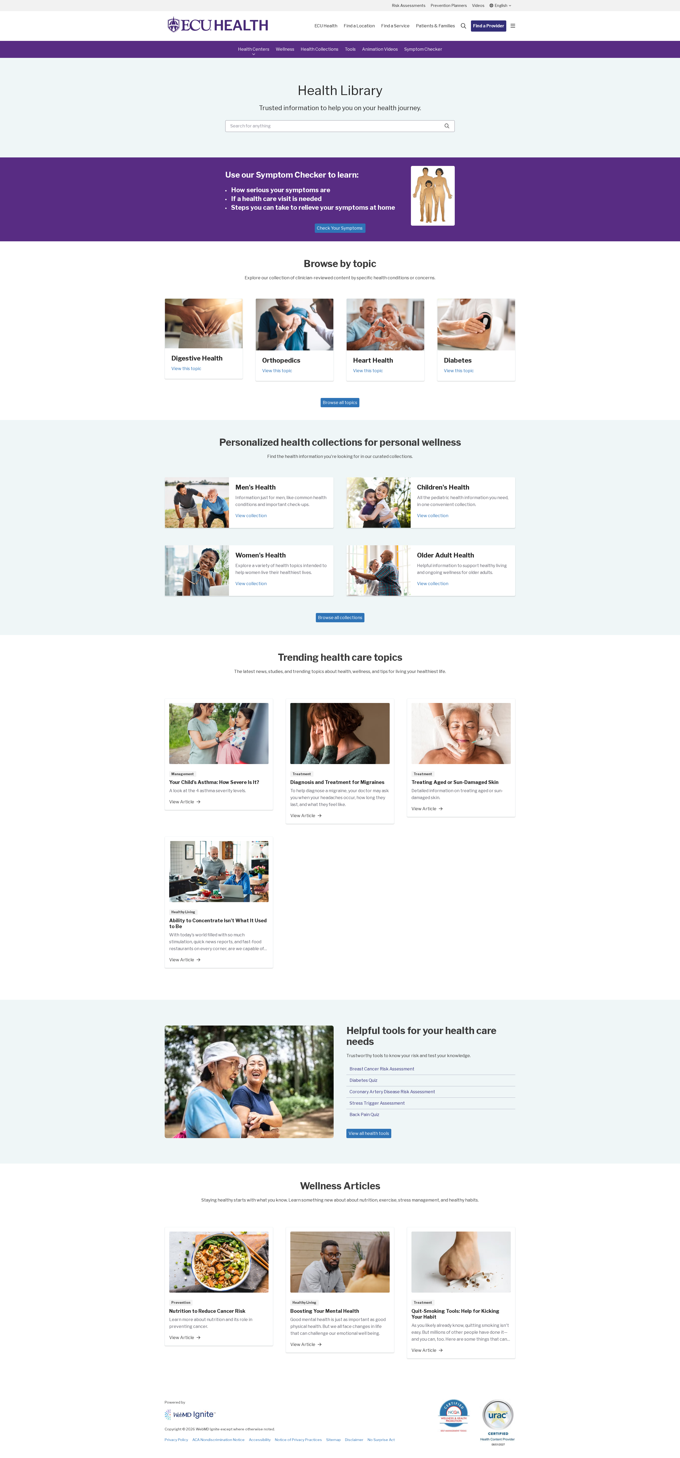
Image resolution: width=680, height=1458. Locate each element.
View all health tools (368, 1133)
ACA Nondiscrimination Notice (218, 1440)
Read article (219, 754)
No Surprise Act (381, 1440)
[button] (513, 26)
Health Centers (253, 49)
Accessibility (260, 1440)
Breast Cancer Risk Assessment (382, 1068)
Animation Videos (380, 49)
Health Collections (319, 49)
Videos (478, 5)
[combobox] (340, 126)
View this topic (186, 368)
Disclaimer (354, 1440)
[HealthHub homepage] (218, 26)
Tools (350, 49)
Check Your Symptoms (340, 228)
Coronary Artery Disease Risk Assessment (392, 1091)
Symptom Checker (423, 49)
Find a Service (395, 25)
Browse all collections (340, 617)
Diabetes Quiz (363, 1080)
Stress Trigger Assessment (377, 1103)
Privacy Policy (176, 1440)
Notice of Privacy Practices (298, 1440)
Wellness (285, 49)
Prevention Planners (449, 5)
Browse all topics (340, 402)
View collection (251, 515)
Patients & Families (435, 25)
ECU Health (325, 25)
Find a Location (359, 25)
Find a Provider (488, 25)
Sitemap (333, 1440)
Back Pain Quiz (364, 1114)
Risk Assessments (409, 5)
